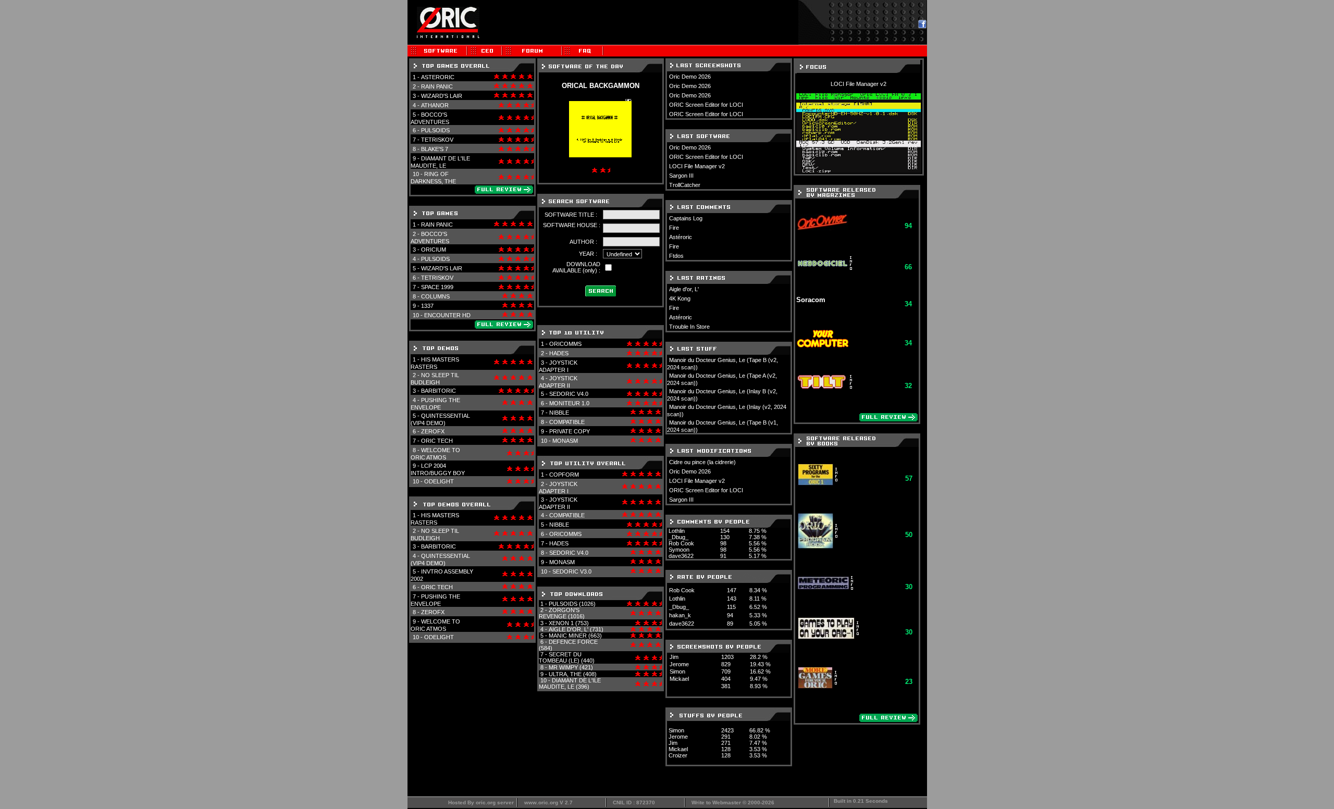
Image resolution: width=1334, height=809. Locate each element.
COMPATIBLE (567, 422)
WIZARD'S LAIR (441, 96)
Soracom (810, 300)
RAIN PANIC (437, 86)
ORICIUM (433, 249)
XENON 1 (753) (569, 623)
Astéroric (680, 237)
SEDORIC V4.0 (568, 394)
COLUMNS (435, 296)
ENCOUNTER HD (447, 315)
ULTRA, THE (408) (573, 674)
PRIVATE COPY (569, 431)
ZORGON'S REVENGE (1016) (562, 613)
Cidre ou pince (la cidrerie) (702, 462)
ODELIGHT (439, 481)
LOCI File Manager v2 (697, 166)
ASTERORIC (437, 77)
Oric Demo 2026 (690, 76)
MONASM (565, 441)
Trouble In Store (689, 326)
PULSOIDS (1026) (572, 604)
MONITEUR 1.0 (569, 403)
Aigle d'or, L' (684, 289)
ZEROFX (432, 431)
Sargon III (681, 175)
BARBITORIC (438, 391)
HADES (559, 353)
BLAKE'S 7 (434, 149)
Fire (674, 228)
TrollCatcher (684, 185)
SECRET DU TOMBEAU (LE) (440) (567, 657)
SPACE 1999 (437, 287)
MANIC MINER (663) (575, 635)
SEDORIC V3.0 (571, 571)
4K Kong (679, 298)
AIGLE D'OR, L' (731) (576, 629)
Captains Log (685, 218)
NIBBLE (559, 412)
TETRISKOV (437, 139)
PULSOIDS (435, 130)
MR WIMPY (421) (571, 667)
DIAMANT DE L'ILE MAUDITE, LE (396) (570, 683)
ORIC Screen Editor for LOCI (706, 105)
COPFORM (564, 474)
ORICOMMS (565, 344)
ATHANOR (435, 105)
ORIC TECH (437, 441)
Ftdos (676, 256)
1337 (427, 306)
